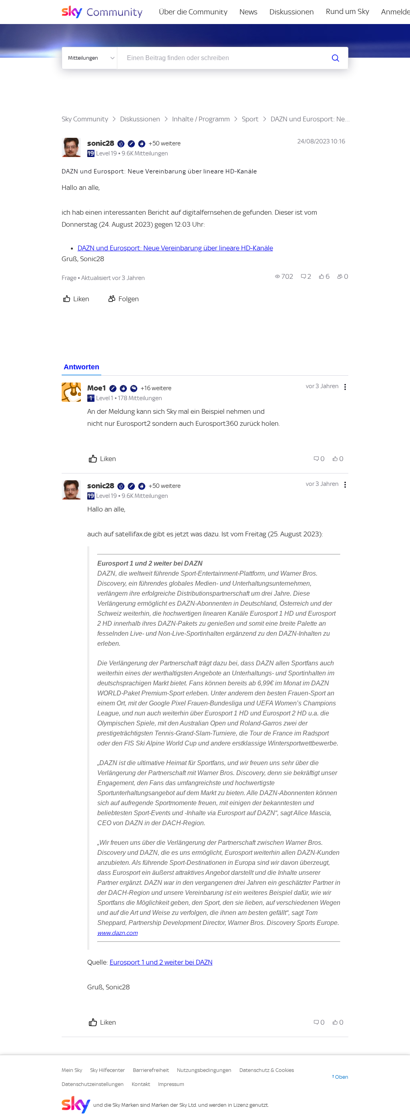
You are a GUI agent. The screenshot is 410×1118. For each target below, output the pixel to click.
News (248, 11)
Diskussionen (291, 11)
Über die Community (193, 11)
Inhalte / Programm (201, 119)
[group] (284, 276)
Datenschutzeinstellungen (93, 1084)
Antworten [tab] (81, 367)
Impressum (171, 1084)
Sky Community (85, 119)
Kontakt (141, 1084)
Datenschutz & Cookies (266, 1070)
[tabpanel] (205, 706)
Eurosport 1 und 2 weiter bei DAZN (161, 962)
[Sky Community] (107, 12)
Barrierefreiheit (151, 1070)
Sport (250, 119)
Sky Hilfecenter (107, 1070)
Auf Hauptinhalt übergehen (38, 5)
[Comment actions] (345, 387)
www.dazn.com (117, 933)
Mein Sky (72, 1070)
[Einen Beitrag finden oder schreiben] (335, 58)
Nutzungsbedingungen (204, 1070)
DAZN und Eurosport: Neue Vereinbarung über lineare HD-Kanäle (175, 248)
